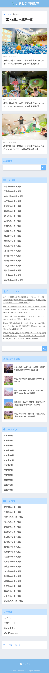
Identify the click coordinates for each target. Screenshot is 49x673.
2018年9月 (8, 465)
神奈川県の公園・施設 (13, 196)
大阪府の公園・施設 (12, 236)
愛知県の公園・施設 (12, 226)
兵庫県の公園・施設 (12, 241)
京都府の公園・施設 (12, 231)
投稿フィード (9, 623)
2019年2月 (8, 440)
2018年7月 (8, 475)
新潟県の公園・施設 (12, 211)
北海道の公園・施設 (12, 206)
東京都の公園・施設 (12, 186)
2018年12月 (9, 450)
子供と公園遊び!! (27, 3)
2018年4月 (8, 490)
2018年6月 (8, 480)
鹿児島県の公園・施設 (13, 280)
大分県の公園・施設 (12, 275)
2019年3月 (8, 436)
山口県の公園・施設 (12, 251)
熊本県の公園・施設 (12, 270)
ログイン (8, 618)
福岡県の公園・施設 (12, 260)
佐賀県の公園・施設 (12, 266)
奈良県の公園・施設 (12, 246)
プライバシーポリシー (12, 645)
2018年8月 (8, 470)
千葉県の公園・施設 (12, 191)
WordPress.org (11, 633)
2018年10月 (9, 460)
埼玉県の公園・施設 (12, 201)
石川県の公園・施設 (12, 221)
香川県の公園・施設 (12, 256)
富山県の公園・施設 (12, 216)
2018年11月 (9, 455)
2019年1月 (8, 445)
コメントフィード (11, 628)
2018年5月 (8, 485)
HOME (26, 663)
